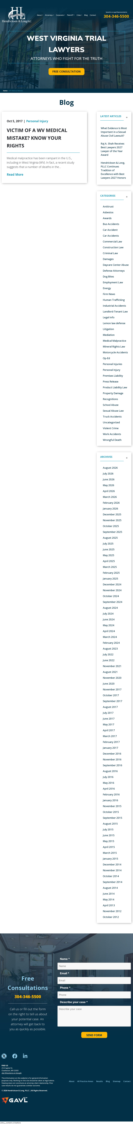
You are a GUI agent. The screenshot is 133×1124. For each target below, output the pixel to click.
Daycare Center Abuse (116, 265)
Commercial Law (112, 241)
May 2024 (108, 625)
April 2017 (109, 730)
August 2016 (110, 771)
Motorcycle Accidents (115, 352)
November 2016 (112, 759)
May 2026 (108, 485)
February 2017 (111, 742)
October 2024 (111, 596)
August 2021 (110, 672)
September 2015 (112, 817)
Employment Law (113, 282)
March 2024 (110, 637)
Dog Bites (108, 276)
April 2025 (109, 561)
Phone (65, 988)
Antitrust (108, 206)
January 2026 (110, 508)
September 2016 (112, 765)
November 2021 (112, 666)
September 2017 (112, 701)
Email (64, 973)
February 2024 (111, 642)
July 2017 (108, 712)
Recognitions (110, 399)
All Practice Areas (85, 1081)
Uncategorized (111, 422)
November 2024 (112, 590)
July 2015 (108, 829)
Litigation (108, 329)
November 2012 (112, 911)
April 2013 (109, 905)
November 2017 (112, 689)
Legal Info (108, 317)
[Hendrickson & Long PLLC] (28, 968)
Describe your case (74, 1002)
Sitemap (116, 1081)
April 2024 (109, 631)
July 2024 (108, 613)
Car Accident (110, 230)
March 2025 (110, 567)
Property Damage (113, 393)
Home (5, 91)
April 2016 (109, 788)
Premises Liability (113, 375)
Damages (108, 259)
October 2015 (111, 812)
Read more (15, 174)
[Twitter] (4, 1056)
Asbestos (108, 212)
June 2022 (109, 660)
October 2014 (111, 876)
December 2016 (112, 753)
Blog (108, 1081)
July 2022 (108, 654)
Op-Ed (106, 358)
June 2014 (109, 893)
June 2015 (109, 835)
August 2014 (110, 887)
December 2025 (112, 514)
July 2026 (108, 473)
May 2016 (108, 782)
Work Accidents (112, 434)
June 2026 (109, 479)
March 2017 (110, 736)
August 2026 (110, 467)
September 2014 (112, 882)
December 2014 (112, 864)
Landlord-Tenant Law (115, 311)
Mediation (109, 335)
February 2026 (111, 502)
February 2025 (111, 572)
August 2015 (110, 823)
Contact (127, 1081)
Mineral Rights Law (114, 346)
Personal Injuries (112, 364)
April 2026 (109, 491)
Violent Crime (111, 428)
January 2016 (110, 800)
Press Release (110, 381)
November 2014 (112, 870)
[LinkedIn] (22, 1056)
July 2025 (108, 543)
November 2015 (112, 806)
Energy (107, 288)
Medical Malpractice (114, 340)
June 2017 (109, 718)
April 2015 (109, 847)
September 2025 (112, 532)
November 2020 (112, 677)
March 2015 (110, 852)
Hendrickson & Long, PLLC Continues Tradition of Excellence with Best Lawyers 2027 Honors (113, 170)
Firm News (109, 294)
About (71, 1081)
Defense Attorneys (114, 270)
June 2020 (109, 683)
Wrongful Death (112, 440)
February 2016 (111, 794)
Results (99, 1081)
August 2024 (110, 607)
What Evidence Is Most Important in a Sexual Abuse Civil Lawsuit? (114, 131)
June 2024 (109, 619)
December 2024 (112, 584)
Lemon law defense (114, 323)
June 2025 (109, 549)
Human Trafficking (114, 300)
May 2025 (108, 555)
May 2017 (108, 724)
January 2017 (110, 747)
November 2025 (112, 520)
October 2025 (111, 526)
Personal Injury (111, 370)
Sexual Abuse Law (113, 410)
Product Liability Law (115, 387)
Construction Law (113, 247)
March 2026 (110, 497)
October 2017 (111, 695)
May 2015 (108, 841)
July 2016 (108, 777)
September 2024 (112, 602)
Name (65, 959)
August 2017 (110, 707)
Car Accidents (111, 235)
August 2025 (110, 537)
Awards (107, 218)
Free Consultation (66, 71)
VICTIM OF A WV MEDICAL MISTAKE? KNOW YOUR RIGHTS (37, 138)
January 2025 (110, 578)
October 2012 (111, 917)
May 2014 (108, 899)
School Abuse (110, 405)
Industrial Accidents (114, 305)
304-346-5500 (116, 16)
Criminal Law (110, 253)
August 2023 (110, 648)
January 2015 (110, 858)
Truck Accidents (112, 416)
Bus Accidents (111, 224)
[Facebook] (12, 1056)
